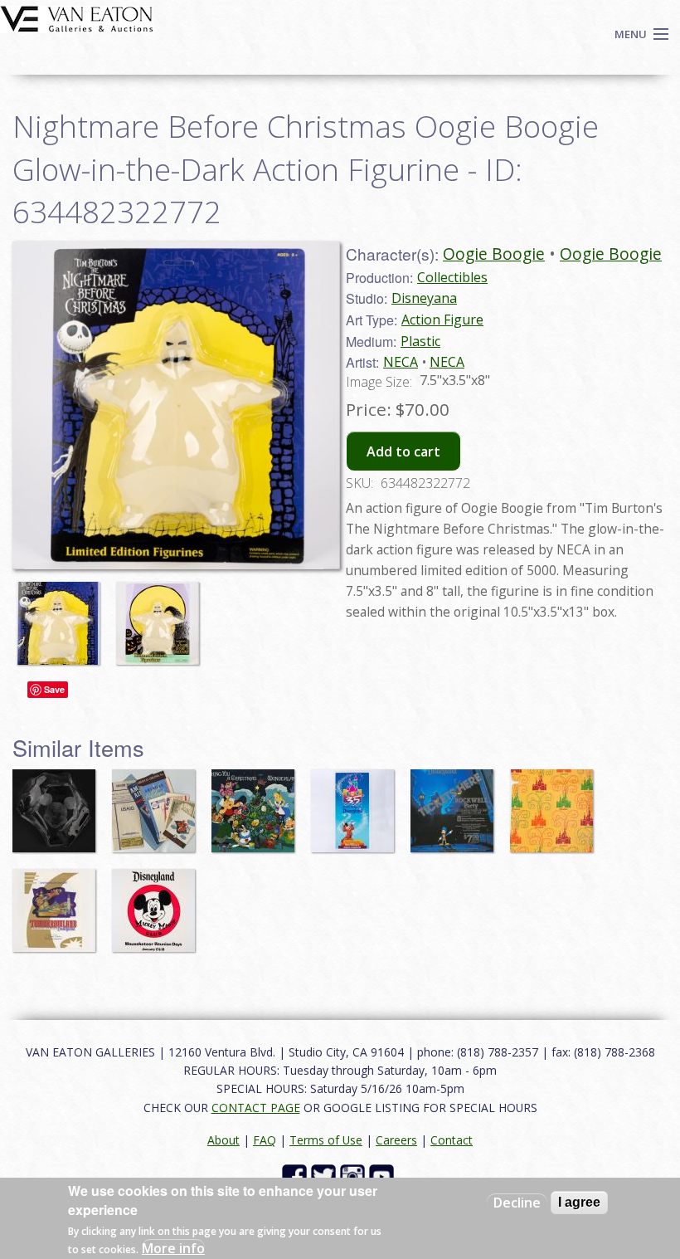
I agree (579, 1202)
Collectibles (452, 277)
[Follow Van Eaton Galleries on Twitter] (325, 1175)
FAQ (264, 1140)
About (223, 1140)
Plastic (420, 341)
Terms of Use (325, 1140)
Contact (451, 1140)
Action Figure (442, 319)
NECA (400, 362)
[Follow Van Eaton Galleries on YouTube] (383, 1175)
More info (173, 1248)
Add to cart (403, 451)
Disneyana (424, 298)
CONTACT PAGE (255, 1107)
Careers (396, 1140)
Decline (517, 1202)
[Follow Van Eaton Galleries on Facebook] (296, 1175)
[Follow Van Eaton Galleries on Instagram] (354, 1175)
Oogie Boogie (494, 253)
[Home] (76, 17)
